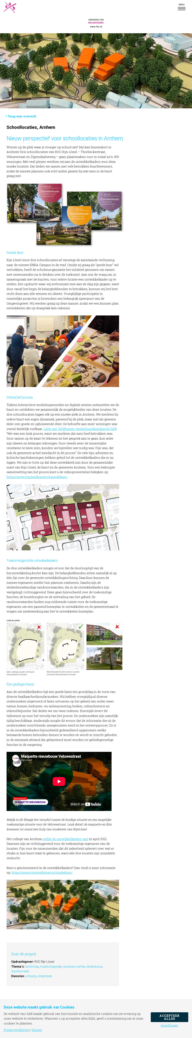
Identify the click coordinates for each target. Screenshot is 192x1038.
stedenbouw (94, 966)
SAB (13, 7)
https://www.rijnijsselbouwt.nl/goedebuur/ (37, 477)
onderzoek (45, 976)
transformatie (20, 971)
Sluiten (37, 1029)
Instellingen (169, 1025)
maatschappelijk (51, 966)
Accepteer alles (169, 1017)
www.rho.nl (96, 26)
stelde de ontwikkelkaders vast (65, 839)
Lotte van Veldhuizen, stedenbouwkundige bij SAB (80, 429)
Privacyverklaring (17, 1029)
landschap (32, 966)
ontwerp (31, 976)
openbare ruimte (74, 966)
